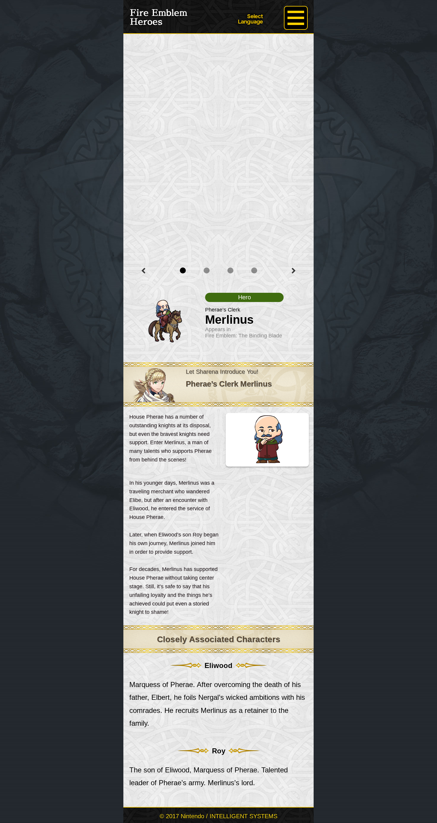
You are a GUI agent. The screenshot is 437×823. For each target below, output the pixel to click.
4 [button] (254, 270)
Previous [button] (143, 270)
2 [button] (207, 270)
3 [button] (230, 270)
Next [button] (293, 270)
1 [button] (183, 270)
